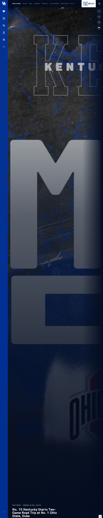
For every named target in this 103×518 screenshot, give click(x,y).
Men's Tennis (16, 4)
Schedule (37, 3)
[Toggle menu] (4, 511)
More (72, 3)
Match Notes (65, 3)
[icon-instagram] (99, 22)
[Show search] (99, 3)
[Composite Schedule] (4, 18)
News (30, 3)
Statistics (45, 3)
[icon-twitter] (99, 17)
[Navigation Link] (4, 11)
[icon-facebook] (99, 11)
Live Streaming (54, 3)
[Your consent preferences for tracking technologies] (100, 516)
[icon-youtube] (99, 28)
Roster (25, 3)
